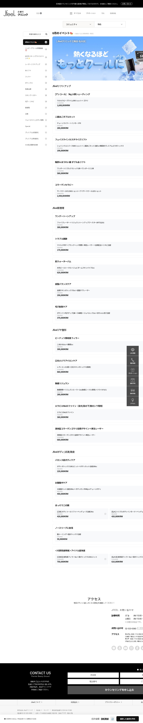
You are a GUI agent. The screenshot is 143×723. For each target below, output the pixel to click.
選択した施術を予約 (127, 719)
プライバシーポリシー (112, 702)
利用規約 (74, 702)
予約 (99, 24)
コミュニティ (71, 24)
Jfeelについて (35, 702)
